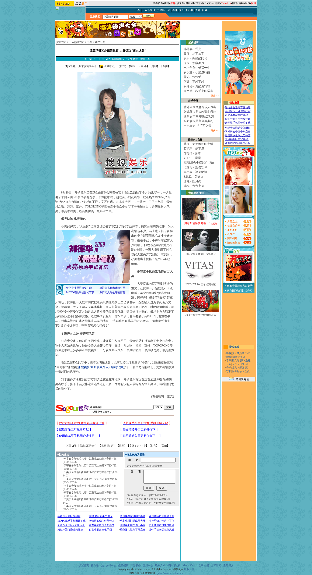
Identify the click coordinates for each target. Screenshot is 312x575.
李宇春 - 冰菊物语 (195, 172)
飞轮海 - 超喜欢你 (195, 167)
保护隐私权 (173, 565)
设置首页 (84, 565)
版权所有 (189, 569)
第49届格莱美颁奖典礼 (198, 121)
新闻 (166, 3)
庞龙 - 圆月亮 (192, 181)
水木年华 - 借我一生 (197, 67)
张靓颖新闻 (85, 367)
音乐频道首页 (76, 42)
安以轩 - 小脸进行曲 (197, 72)
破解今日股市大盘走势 (240, 285)
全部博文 (228, 565)
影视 (228, 353)
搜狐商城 (234, 346)
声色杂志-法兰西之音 (197, 125)
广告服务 (136, 565)
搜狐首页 (158, 3)
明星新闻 (100, 42)
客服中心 (148, 565)
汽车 (198, 3)
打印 (154, 66)
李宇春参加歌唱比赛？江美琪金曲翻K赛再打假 (90, 458)
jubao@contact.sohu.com (170, 573)
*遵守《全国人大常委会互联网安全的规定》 (152, 502)
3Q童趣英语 (238, 356)
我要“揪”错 (107, 445)
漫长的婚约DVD (241, 353)
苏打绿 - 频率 (192, 153)
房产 (204, 3)
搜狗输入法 (97, 565)
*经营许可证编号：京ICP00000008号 (147, 495)
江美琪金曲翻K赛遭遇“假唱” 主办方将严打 (88, 472)
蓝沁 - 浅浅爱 (192, 77)
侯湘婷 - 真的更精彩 (197, 86)
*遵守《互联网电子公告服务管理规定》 (149, 499)
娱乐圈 (180, 3)
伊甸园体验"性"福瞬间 (239, 290)
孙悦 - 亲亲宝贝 (194, 186)
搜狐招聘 (123, 565)
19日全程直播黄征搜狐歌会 (200, 253)
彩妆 (228, 371)
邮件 (234, 3)
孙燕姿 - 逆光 (192, 49)
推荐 (122, 66)
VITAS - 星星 (192, 158)
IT (193, 3)
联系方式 (160, 565)
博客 (241, 3)
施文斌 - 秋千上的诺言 (198, 91)
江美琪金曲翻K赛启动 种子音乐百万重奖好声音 (90, 479)
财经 (188, 3)
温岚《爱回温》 (241, 367)
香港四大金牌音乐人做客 (200, 107)
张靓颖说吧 (116, 367)
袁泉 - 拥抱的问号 (195, 58)
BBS (247, 3)
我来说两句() (86, 66)
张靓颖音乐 (101, 367)
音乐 (228, 360)
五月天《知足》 (241, 364)
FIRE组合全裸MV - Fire (199, 162)
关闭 (165, 66)
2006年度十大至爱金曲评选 (200, 314)
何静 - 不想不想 (194, 81)
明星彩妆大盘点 (241, 371)
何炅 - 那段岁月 (194, 63)
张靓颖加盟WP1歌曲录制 (200, 111)
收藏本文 (108, 66)
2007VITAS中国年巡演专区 (201, 284)
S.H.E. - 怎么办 (194, 176)
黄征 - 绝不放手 (194, 53)
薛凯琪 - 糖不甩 (194, 148)
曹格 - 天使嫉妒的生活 (198, 144)
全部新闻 (216, 565)
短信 (217, 3)
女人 (210, 3)
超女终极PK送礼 (241, 360)
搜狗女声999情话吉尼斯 (199, 116)
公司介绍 (204, 565)
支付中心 (111, 565)
